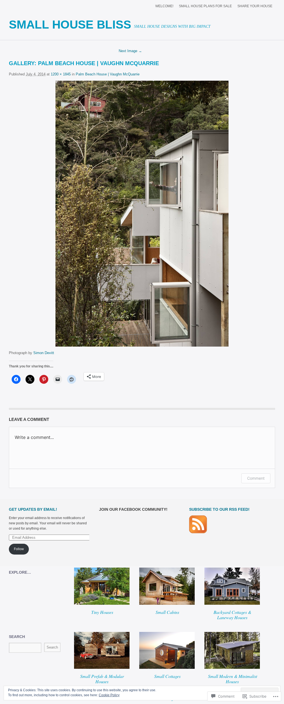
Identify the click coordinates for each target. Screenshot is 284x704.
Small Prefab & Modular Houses (102, 678)
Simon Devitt (43, 353)
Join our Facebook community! (133, 509)
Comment (256, 478)
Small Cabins (167, 612)
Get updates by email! (33, 509)
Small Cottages (167, 676)
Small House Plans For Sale (205, 6)
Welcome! (164, 6)
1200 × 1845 (61, 74)
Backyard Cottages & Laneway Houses (232, 614)
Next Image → (130, 51)
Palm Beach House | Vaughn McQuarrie (98, 63)
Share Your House (254, 6)
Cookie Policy (109, 695)
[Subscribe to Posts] (198, 532)
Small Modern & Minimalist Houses (232, 678)
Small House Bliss (70, 24)
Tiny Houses (102, 612)
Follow (19, 549)
